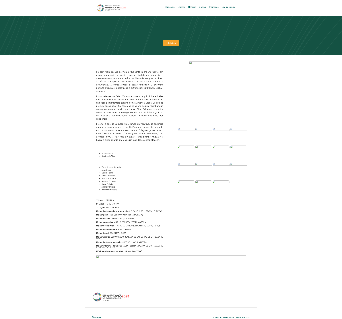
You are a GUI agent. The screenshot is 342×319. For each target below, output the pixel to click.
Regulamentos (228, 7)
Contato (202, 7)
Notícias (192, 7)
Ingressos (214, 7)
